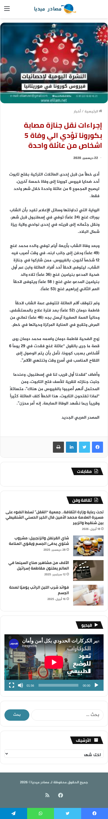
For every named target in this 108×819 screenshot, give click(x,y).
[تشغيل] (96, 685)
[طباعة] (58, 447)
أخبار (77, 112)
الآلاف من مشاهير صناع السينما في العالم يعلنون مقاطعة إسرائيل (38, 565)
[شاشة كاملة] (11, 685)
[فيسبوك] (97, 447)
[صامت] (20, 685)
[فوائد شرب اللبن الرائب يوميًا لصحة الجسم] (88, 595)
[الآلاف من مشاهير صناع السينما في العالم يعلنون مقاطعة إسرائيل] (88, 570)
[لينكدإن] (71, 447)
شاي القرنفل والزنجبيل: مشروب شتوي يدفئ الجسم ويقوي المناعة (39, 540)
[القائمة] (7, 11)
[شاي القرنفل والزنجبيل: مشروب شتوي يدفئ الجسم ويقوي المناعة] (88, 545)
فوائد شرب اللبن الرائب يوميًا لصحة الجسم (39, 590)
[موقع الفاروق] (54, 9)
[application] (54, 662)
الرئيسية (91, 112)
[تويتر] (84, 447)
